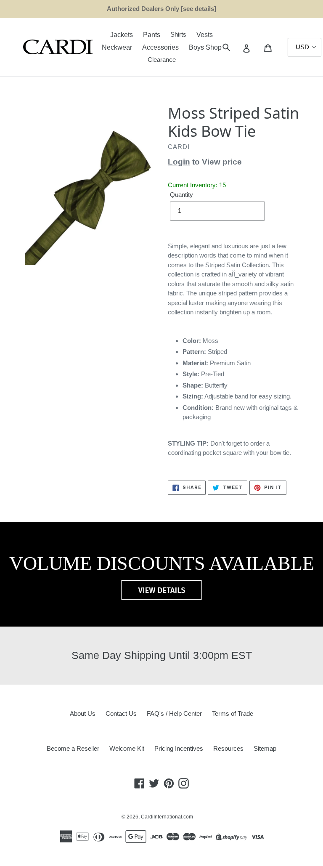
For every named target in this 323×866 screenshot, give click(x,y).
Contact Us (121, 713)
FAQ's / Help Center (174, 713)
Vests (204, 34)
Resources (228, 748)
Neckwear (117, 47)
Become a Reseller (73, 748)
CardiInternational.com (167, 817)
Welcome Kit (126, 748)
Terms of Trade (232, 713)
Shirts (178, 34)
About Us (82, 713)
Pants (151, 34)
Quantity (181, 194)
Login (179, 161)
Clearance (162, 59)
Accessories (160, 47)
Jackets (121, 34)
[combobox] (236, 47)
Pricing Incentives (178, 748)
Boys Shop (205, 47)
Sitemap (265, 748)
